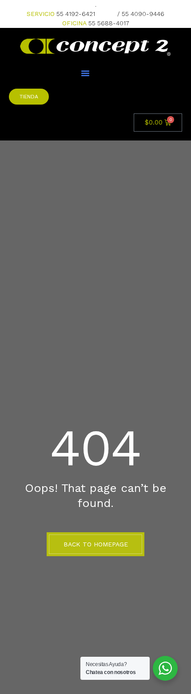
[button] (85, 73)
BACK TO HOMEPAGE (96, 544)
